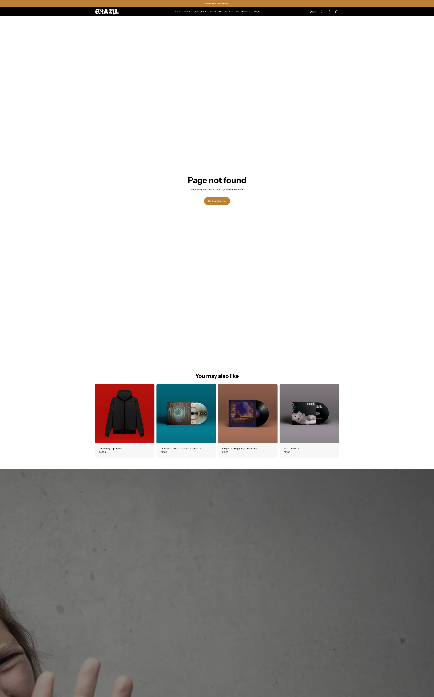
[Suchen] (322, 11)
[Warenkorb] (336, 11)
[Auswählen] (149, 438)
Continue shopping (217, 201)
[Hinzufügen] (211, 438)
